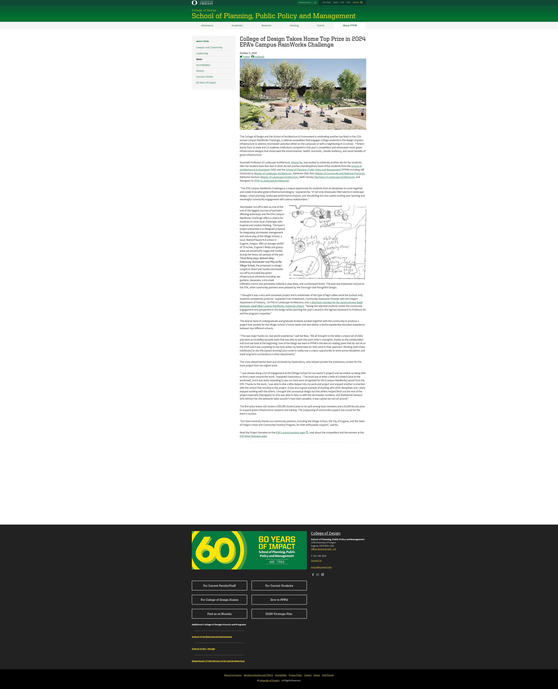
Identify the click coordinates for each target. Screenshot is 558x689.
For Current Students (279, 585)
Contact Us (316, 560)
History (200, 71)
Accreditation (203, 65)
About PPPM (350, 25)
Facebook (259, 57)
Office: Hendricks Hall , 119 (323, 549)
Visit (342, 2)
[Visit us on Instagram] (317, 575)
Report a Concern (233, 675)
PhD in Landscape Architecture (271, 181)
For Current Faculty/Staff (219, 585)
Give (348, 2)
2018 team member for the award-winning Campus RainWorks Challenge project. (301, 304)
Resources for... (305, 2)
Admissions (207, 25)
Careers (308, 675)
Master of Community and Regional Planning (340, 173)
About (317, 675)
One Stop (327, 2)
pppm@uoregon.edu (321, 567)
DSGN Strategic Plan (279, 613)
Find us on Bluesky (219, 613)
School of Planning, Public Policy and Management (313, 170)
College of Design (325, 533)
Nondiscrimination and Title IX (258, 675)
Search (356, 2)
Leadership (202, 53)
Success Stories (204, 77)
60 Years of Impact (206, 82)
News (199, 59)
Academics (237, 25)
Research (266, 25)
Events (320, 25)
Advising (294, 25)
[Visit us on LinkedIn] (322, 575)
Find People (328, 675)
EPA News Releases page (253, 436)
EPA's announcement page (290, 432)
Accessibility (281, 675)
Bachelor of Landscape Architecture (334, 177)
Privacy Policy (295, 675)
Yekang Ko (296, 162)
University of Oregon (269, 680)
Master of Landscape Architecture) (273, 173)
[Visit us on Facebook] (313, 575)
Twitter (246, 57)
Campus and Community (209, 47)
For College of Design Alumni (219, 599)
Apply (335, 2)
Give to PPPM (279, 599)
